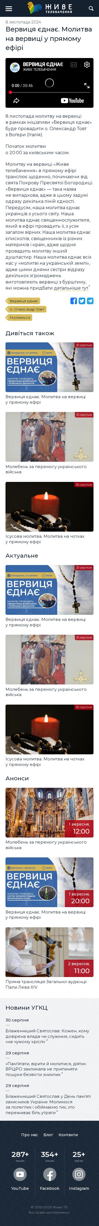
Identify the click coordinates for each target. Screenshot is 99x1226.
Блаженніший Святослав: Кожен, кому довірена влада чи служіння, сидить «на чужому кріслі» (47, 1036)
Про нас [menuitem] (29, 1134)
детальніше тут (71, 288)
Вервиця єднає (24, 301)
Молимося (20, 317)
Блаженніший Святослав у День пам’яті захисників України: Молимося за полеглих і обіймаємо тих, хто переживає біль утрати (48, 1104)
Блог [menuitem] (48, 1134)
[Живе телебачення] (49, 8)
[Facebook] (73, 301)
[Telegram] (90, 301)
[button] (9, 8)
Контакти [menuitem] (68, 1134)
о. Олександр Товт (27, 309)
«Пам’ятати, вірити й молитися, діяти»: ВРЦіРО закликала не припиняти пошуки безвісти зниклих (46, 1069)
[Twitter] (82, 301)
